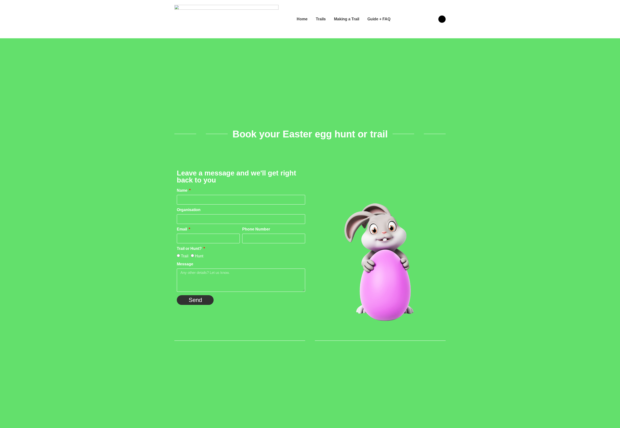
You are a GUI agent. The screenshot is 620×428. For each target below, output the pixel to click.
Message (185, 264)
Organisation (189, 210)
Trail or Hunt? (190, 249)
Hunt (199, 256)
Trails (321, 19)
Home (302, 19)
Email (182, 229)
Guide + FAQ (378, 19)
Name (182, 190)
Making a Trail (346, 19)
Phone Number (256, 229)
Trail (184, 256)
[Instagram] (442, 19)
